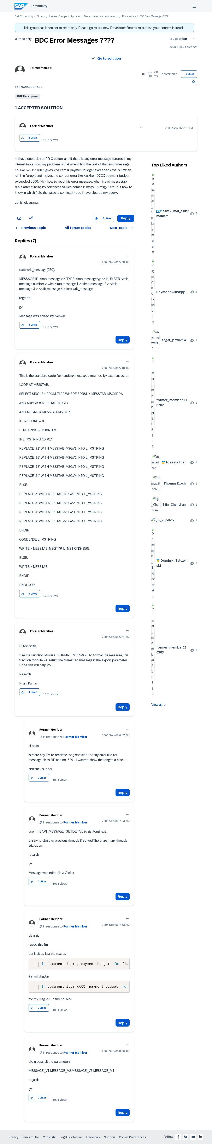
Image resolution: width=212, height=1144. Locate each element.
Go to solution (109, 58)
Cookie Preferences (132, 1137)
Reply (122, 340)
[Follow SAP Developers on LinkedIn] (200, 1137)
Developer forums (123, 28)
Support (109, 1137)
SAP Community (24, 16)
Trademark (93, 1137)
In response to (65, 736)
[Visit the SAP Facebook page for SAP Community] (178, 1137)
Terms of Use (30, 1137)
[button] (193, 81)
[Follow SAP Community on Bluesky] (185, 1137)
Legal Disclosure (71, 1137)
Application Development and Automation (94, 16)
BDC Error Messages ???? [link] (154, 16)
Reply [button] (125, 218)
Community (38, 6)
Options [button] (193, 38)
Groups (41, 16)
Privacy (13, 1137)
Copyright (49, 1137)
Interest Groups (58, 16)
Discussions (129, 16)
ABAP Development (28, 96)
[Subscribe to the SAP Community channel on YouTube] (193, 1137)
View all (157, 704)
